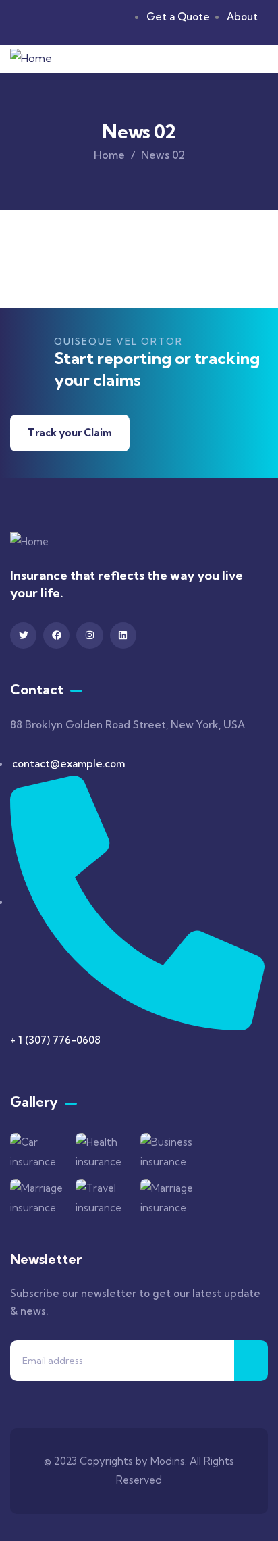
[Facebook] (56, 635)
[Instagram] (89, 635)
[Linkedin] (123, 635)
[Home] (31, 58)
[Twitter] (23, 635)
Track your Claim (70, 432)
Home (109, 154)
